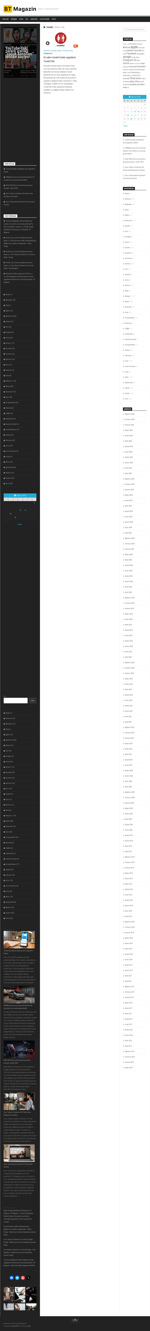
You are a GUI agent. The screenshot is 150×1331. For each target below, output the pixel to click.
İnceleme (9, 354)
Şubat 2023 (129, 630)
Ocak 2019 (128, 895)
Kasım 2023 (129, 581)
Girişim (14, 19)
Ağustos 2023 (129, 598)
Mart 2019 (128, 884)
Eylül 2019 (128, 852)
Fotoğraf (9, 332)
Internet (8, 359)
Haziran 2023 (129, 608)
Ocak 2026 (128, 452)
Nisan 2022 (129, 684)
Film (7, 327)
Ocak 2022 (128, 700)
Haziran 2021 (129, 738)
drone (124, 51)
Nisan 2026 (129, 436)
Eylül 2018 (128, 916)
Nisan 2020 (129, 814)
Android (34, 19)
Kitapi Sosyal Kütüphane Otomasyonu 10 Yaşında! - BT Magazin (18, 229)
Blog (7, 305)
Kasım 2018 (129, 906)
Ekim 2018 (128, 911)
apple (134, 47)
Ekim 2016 (128, 1041)
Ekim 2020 (128, 781)
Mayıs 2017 (129, 1003)
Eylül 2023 (128, 592)
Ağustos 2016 (129, 1051)
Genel (8, 338)
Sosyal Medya (10, 429)
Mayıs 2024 (129, 554)
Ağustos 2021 (129, 727)
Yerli (54, 19)
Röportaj (9, 408)
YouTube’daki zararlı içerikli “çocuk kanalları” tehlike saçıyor (19, 52)
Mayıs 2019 (129, 873)
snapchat (126, 75)
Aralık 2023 (129, 576)
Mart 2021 (128, 754)
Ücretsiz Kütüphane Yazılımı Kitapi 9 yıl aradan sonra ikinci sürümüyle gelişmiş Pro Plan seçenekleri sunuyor (18, 224)
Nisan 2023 (129, 619)
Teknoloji (9, 440)
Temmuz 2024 (130, 544)
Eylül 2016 (128, 1046)
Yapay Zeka (10, 467)
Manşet (8, 381)
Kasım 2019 (129, 841)
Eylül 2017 (128, 981)
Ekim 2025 (128, 468)
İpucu (8, 365)
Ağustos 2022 (129, 662)
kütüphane (125, 67)
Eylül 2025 (128, 473)
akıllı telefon (133, 44)
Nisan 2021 (129, 749)
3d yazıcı (125, 44)
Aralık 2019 (129, 835)
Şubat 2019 (129, 889)
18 (10, 514)
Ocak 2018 (128, 960)
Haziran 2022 (129, 673)
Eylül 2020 (128, 787)
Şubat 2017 (129, 1019)
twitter (138, 78)
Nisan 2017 (129, 1008)
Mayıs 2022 (129, 679)
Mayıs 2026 (129, 430)
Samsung (134, 72)
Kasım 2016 (129, 1035)
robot (129, 72)
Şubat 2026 (129, 446)
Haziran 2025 (129, 490)
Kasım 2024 (129, 522)
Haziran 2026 (129, 425)
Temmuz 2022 (130, 668)
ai (128, 44)
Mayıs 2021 (129, 743)
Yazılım (5, 19)
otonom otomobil (135, 70)
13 (20, 510)
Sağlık (8, 413)
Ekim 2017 (128, 976)
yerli (140, 81)
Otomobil (9, 392)
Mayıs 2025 (129, 495)
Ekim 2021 (128, 716)
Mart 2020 (128, 819)
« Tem (19, 524)
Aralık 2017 (129, 965)
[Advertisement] (20, 120)
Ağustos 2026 (129, 414)
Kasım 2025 (129, 463)
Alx (29, 1326)
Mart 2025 (128, 506)
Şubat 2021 (129, 760)
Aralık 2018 (129, 900)
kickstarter (137, 63)
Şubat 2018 (129, 954)
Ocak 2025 (128, 517)
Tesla (132, 78)
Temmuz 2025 (130, 484)
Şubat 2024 (129, 565)
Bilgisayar (9, 300)
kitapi (143, 63)
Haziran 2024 (129, 549)
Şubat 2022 (129, 695)
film (138, 54)
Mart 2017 (128, 1014)
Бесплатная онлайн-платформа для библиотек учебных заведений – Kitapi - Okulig (20, 243)
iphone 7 (132, 63)
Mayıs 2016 (129, 1068)
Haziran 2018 (129, 933)
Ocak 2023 (128, 635)
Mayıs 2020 (129, 808)
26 (15, 517)
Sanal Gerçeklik (11, 424)
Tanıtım (8, 435)
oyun (143, 69)
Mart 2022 (128, 689)
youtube (132, 84)
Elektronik (44, 19)
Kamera (8, 370)
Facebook (131, 53)
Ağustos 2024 (129, 538)
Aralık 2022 (129, 641)
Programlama (10, 402)
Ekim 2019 (128, 846)
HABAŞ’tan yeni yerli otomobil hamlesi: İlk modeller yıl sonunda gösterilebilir (134, 151)
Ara (5, 696)
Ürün (7, 446)
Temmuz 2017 (130, 992)
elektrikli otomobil (134, 50)
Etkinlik (8, 321)
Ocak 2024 (128, 571)
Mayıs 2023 (129, 614)
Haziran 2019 (129, 868)
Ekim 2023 (128, 587)
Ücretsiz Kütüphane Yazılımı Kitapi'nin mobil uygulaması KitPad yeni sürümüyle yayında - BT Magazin (19, 279)
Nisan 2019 (129, 879)
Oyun (21, 19)
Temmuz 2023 (130, 603)
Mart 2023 (128, 625)
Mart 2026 (128, 441)
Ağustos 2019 (129, 857)
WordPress (16, 1326)
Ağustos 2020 (129, 792)
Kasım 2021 (129, 711)
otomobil (141, 66)
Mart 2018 (128, 949)
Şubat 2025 (129, 511)
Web (7, 462)
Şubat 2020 (129, 824)
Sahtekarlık (10, 419)
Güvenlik (9, 348)
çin (128, 87)
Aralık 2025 (129, 457)
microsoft (133, 66)
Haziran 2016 (129, 1062)
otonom (125, 70)
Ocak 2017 (128, 1024)
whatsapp (126, 81)
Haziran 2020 (129, 803)
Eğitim (8, 311)
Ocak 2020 (128, 830)
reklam (125, 72)
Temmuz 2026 (130, 419)
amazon (139, 44)
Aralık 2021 (129, 706)
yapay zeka (134, 81)
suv (131, 75)
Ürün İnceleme (11, 451)
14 (25, 510)
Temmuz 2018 (130, 927)
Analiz (8, 294)
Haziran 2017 (129, 997)
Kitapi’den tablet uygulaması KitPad (18, 274)
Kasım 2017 (129, 970)
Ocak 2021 (128, 765)
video (143, 78)
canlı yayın (141, 47)
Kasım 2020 (129, 776)
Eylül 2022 (128, 657)
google (127, 56)
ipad (138, 60)
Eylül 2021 (128, 722)
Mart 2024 (128, 560)
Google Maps (135, 57)
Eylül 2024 (128, 533)
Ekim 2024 (128, 527)
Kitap (7, 375)
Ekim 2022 (128, 652)
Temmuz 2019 (130, 862)
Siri (140, 72)
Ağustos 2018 (129, 922)
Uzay (7, 456)
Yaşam (8, 473)
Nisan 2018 (129, 943)
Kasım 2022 (129, 646)
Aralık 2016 (129, 1030)
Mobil (60, 51)
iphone (126, 63)
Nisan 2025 (129, 500)
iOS (27, 19)
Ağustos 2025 (129, 479)
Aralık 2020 (129, 770)
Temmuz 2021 (130, 733)
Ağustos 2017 (129, 987)
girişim (141, 54)
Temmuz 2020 (130, 797)
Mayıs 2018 (129, 938)
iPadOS (8, 794)
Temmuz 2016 (130, 1057)
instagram (128, 60)
